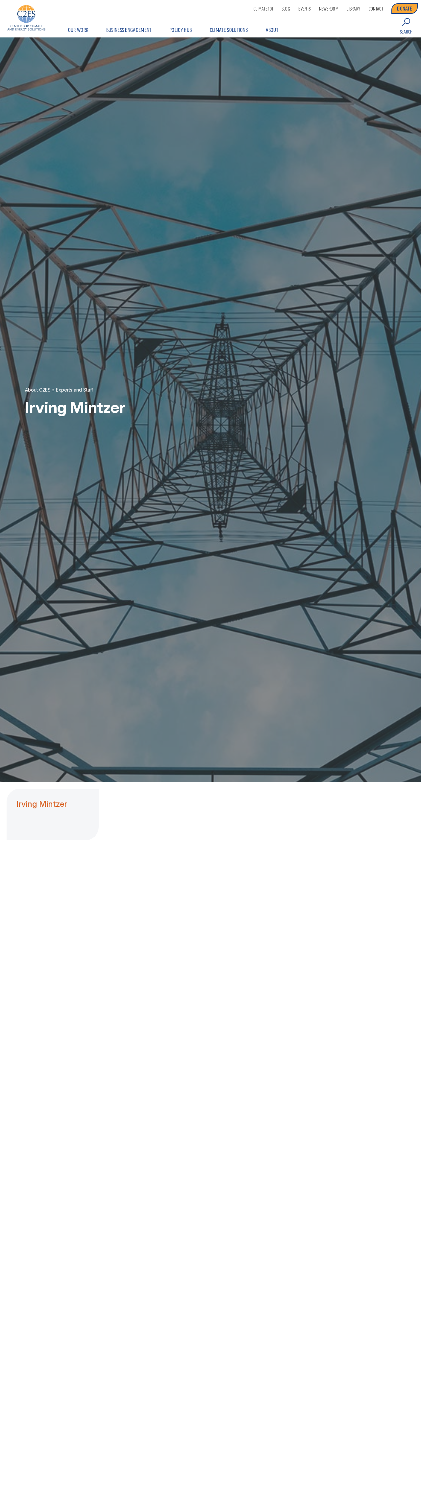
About (272, 30)
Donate (404, 8)
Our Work (78, 30)
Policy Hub (180, 30)
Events (304, 9)
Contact (376, 9)
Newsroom (328, 9)
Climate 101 (263, 9)
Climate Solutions (229, 30)
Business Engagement (129, 30)
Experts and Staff (74, 390)
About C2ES (38, 390)
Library (353, 9)
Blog (286, 9)
